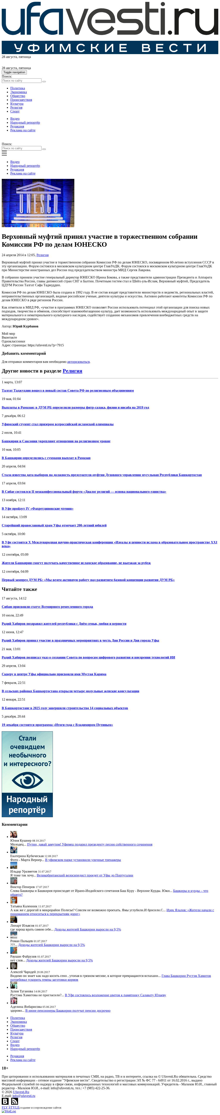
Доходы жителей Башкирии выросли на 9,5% (87, 929)
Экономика (18, 92)
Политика (17, 88)
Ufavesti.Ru (21, 1092)
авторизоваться (78, 362)
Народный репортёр (25, 122)
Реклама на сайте (22, 130)
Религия (16, 107)
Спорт (15, 111)
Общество (17, 96)
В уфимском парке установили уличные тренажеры (83, 860)
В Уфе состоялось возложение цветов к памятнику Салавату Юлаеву (115, 995)
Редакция (17, 126)
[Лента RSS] (14, 1103)
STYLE (11, 1107)
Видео (15, 118)
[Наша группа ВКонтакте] (5, 1103)
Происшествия (21, 100)
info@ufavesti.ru (23, 1096)
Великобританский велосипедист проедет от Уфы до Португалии (85, 875)
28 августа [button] (9, 57)
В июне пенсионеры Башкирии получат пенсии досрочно (67, 1010)
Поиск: (7, 76)
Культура (16, 103)
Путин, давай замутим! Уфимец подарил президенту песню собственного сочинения (89, 844)
